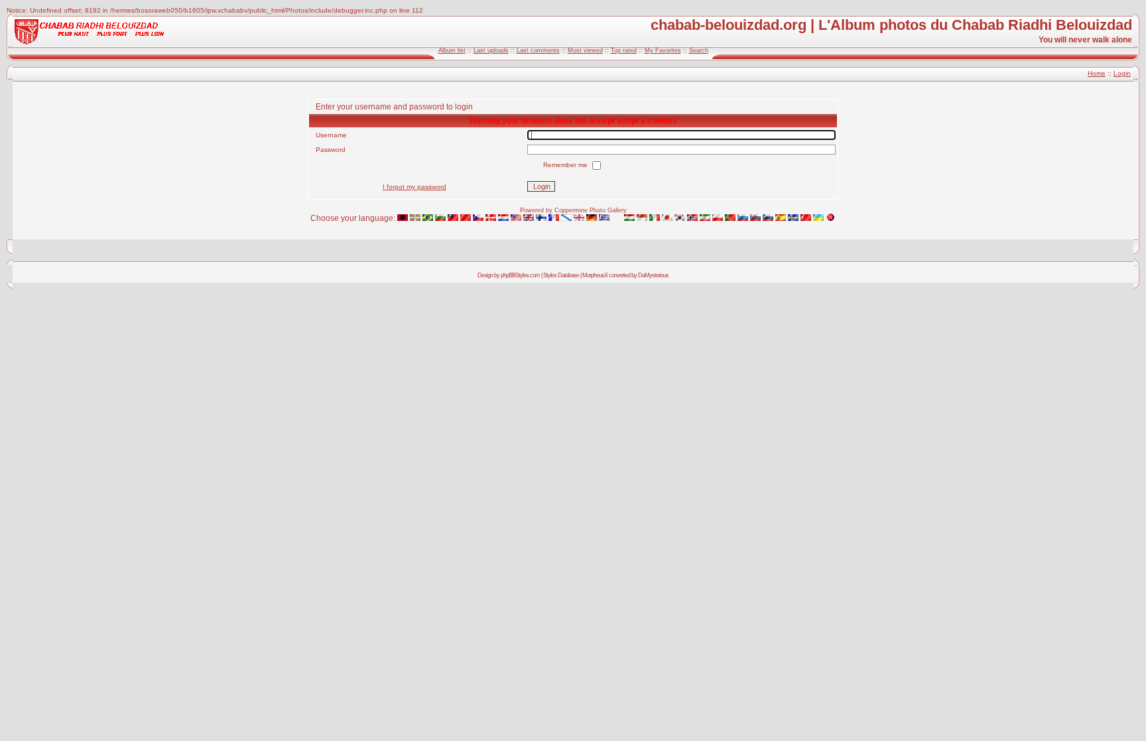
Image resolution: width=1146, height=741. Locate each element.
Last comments (538, 50)
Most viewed (585, 50)
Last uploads (491, 50)
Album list (452, 50)
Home (1097, 73)
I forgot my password (414, 186)
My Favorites (663, 50)
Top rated (624, 50)
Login (1122, 73)
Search (698, 50)
